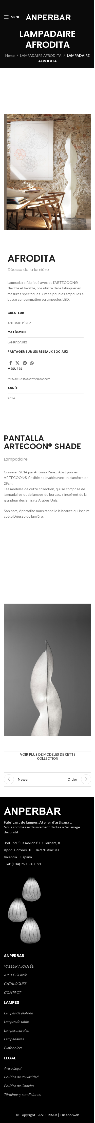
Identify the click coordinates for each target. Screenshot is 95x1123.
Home (10, 55)
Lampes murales (16, 1030)
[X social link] (17, 363)
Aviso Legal (12, 1068)
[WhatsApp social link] (32, 363)
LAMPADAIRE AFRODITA (41, 55)
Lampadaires (14, 1039)
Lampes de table (16, 1021)
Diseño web (70, 1115)
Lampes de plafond (18, 1013)
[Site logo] (48, 17)
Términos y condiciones (22, 1094)
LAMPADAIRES (17, 342)
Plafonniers (13, 1048)
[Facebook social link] (11, 363)
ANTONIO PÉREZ (19, 323)
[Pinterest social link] (24, 363)
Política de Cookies (19, 1086)
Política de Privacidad (21, 1077)
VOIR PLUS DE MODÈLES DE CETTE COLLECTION (47, 756)
